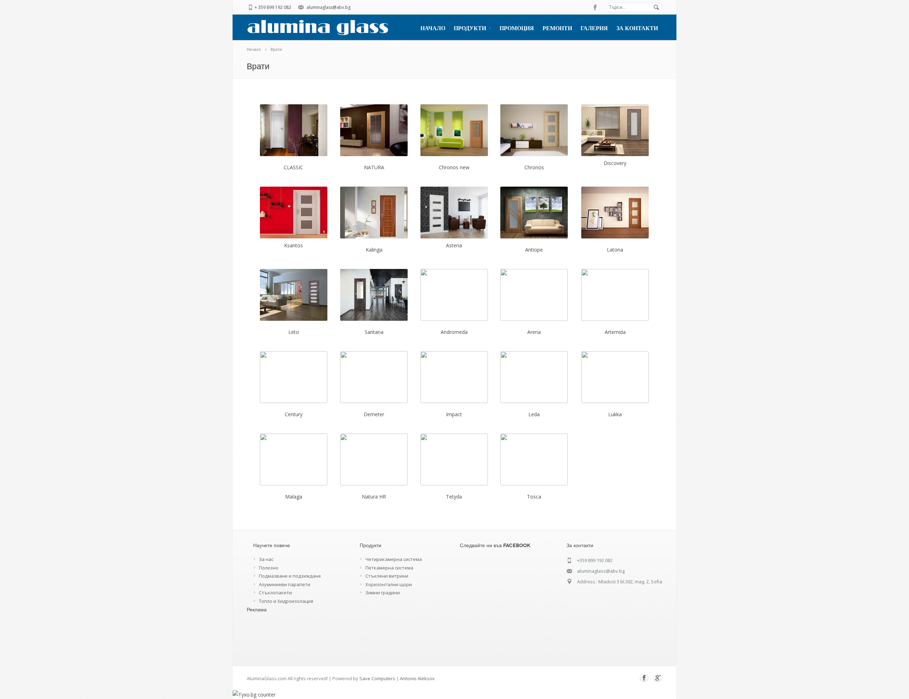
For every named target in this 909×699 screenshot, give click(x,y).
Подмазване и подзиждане (290, 576)
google (657, 677)
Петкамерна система (389, 568)
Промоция (517, 28)
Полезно (268, 568)
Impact (454, 414)
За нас (266, 559)
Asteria (454, 245)
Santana (374, 332)
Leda (534, 414)
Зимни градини (382, 592)
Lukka (615, 414)
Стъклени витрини (386, 576)
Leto (293, 332)
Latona (615, 249)
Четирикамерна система (393, 559)
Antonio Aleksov (417, 678)
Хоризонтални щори (388, 584)
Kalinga (374, 249)
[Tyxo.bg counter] (254, 694)
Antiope (534, 249)
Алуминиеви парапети (284, 584)
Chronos (534, 167)
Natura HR (374, 496)
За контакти (637, 28)
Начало (432, 28)
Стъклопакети (275, 592)
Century (294, 414)
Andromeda (454, 332)
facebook (595, 7)
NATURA (374, 167)
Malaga (293, 496)
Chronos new (454, 167)
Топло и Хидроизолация (286, 601)
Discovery (615, 163)
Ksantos (293, 245)
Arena (534, 332)
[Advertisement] (275, 636)
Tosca (534, 496)
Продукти (470, 28)
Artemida (615, 332)
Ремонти (557, 28)
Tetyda (454, 496)
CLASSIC (293, 167)
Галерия (594, 28)
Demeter (374, 414)
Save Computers (377, 678)
